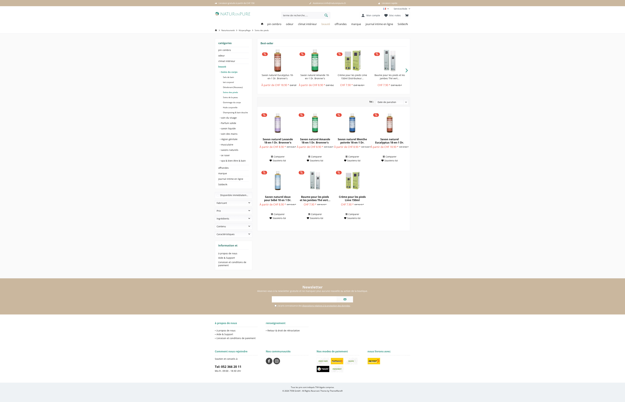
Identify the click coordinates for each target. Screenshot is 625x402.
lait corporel (228, 82)
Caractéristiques (226, 234)
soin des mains (228, 133)
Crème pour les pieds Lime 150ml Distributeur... (352, 77)
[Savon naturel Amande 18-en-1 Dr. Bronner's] (315, 60)
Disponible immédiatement (235, 195)
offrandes (223, 167)
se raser (225, 155)
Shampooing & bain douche (235, 112)
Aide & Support (226, 257)
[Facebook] (269, 361)
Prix (219, 210)
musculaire (226, 144)
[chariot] (406, 15)
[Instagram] (276, 361)
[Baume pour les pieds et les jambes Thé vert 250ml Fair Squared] (390, 60)
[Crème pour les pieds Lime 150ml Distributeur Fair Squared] (352, 60)
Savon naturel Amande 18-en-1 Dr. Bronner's (314, 77)
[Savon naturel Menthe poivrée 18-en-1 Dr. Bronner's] (352, 123)
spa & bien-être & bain (233, 160)
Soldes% (222, 184)
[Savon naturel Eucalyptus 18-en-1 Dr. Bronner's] (277, 60)
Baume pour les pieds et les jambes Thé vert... (390, 77)
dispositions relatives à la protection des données (326, 305)
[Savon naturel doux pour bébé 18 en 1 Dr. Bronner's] (277, 180)
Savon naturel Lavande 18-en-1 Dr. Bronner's (278, 141)
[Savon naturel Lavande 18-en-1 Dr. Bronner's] (277, 123)
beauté (222, 66)
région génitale (228, 139)
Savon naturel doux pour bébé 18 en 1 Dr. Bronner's (277, 198)
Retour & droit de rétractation (283, 330)
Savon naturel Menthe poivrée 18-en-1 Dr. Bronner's (352, 141)
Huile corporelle (229, 107)
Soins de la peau (230, 97)
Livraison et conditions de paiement (232, 264)
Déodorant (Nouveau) (232, 87)
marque (222, 173)
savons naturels (229, 149)
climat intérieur (226, 61)
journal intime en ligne (230, 178)
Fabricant (222, 202)
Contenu (221, 226)
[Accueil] (262, 24)
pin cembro (224, 50)
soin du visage (228, 117)
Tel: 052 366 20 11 (228, 367)
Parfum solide (228, 123)
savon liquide (228, 128)
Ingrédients (223, 218)
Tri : (371, 101)
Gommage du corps (231, 102)
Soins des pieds (230, 92)
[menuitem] (400, 9)
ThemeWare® (336, 390)
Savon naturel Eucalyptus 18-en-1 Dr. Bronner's (277, 77)
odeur (221, 55)
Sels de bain (228, 77)
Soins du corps (228, 72)
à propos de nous (227, 253)
